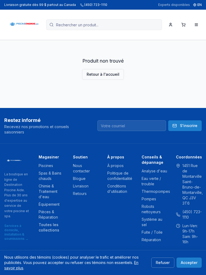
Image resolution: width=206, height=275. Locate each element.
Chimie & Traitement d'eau (48, 191)
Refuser (163, 262)
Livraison (81, 186)
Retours (80, 193)
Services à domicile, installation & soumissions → (16, 232)
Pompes (149, 199)
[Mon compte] (170, 24)
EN (199, 5)
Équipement (49, 204)
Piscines (46, 165)
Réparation (151, 239)
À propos (115, 165)
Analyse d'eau (154, 171)
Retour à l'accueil (103, 74)
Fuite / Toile (152, 232)
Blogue (79, 178)
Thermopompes (156, 191)
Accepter (189, 262)
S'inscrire (188, 125)
